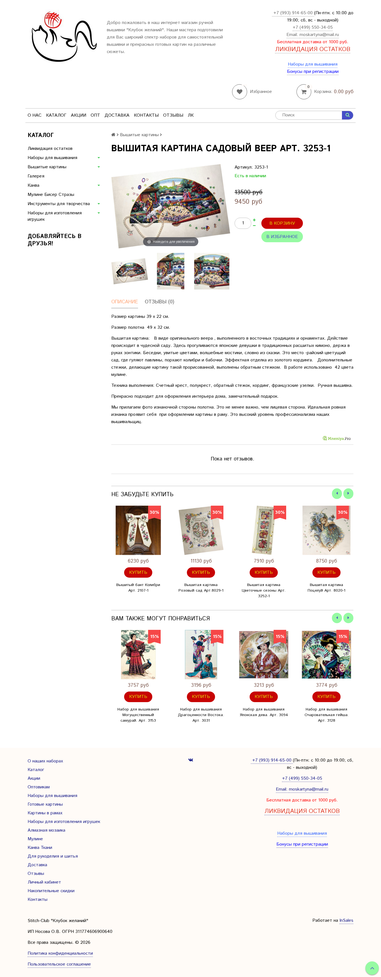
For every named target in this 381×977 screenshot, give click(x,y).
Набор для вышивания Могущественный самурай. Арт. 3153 (138, 715)
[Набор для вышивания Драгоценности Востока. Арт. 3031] (201, 654)
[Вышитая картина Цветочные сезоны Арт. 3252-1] (263, 530)
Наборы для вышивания (312, 64)
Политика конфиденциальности (60, 953)
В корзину (282, 223)
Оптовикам (39, 787)
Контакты (146, 115)
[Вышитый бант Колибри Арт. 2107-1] (138, 530)
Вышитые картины (47, 167)
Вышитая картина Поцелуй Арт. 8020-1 (326, 587)
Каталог (56, 115)
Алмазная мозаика (46, 830)
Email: (293, 35)
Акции (78, 115)
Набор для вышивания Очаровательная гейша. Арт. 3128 (327, 715)
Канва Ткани (40, 847)
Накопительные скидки (51, 891)
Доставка (117, 115)
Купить (138, 572)
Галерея (36, 176)
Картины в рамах (45, 813)
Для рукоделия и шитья (53, 856)
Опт (95, 115)
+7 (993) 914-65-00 (293, 13)
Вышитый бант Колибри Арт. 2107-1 (138, 587)
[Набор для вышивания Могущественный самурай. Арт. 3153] (138, 654)
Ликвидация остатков (50, 148)
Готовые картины (45, 804)
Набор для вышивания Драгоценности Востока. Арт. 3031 (201, 715)
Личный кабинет (44, 882)
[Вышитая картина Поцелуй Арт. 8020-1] (326, 530)
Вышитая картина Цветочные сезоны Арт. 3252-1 (264, 590)
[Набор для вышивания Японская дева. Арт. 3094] (263, 654)
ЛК (191, 115)
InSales (346, 920)
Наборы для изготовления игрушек (55, 216)
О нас (35, 115)
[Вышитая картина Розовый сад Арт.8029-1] (201, 530)
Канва (33, 185)
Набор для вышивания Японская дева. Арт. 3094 (264, 712)
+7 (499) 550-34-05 (313, 27)
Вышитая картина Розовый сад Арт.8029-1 (201, 587)
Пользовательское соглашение (59, 964)
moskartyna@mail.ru (319, 35)
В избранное (282, 237)
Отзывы (173, 115)
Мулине (35, 839)
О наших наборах (45, 761)
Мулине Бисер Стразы (51, 194)
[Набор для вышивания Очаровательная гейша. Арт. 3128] (326, 654)
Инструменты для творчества (59, 204)
